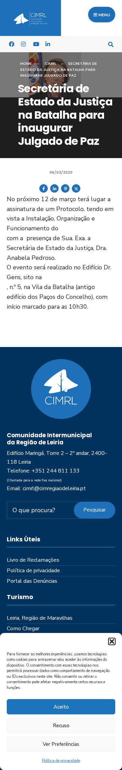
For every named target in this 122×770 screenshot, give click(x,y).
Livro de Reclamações (33, 560)
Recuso (61, 725)
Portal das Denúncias (32, 581)
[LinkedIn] (48, 44)
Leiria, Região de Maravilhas (40, 618)
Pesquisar (94, 509)
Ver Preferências (61, 744)
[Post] (76, 191)
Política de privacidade (61, 760)
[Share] (43, 191)
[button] (111, 641)
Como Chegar (23, 628)
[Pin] (65, 191)
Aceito (61, 707)
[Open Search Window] (111, 44)
